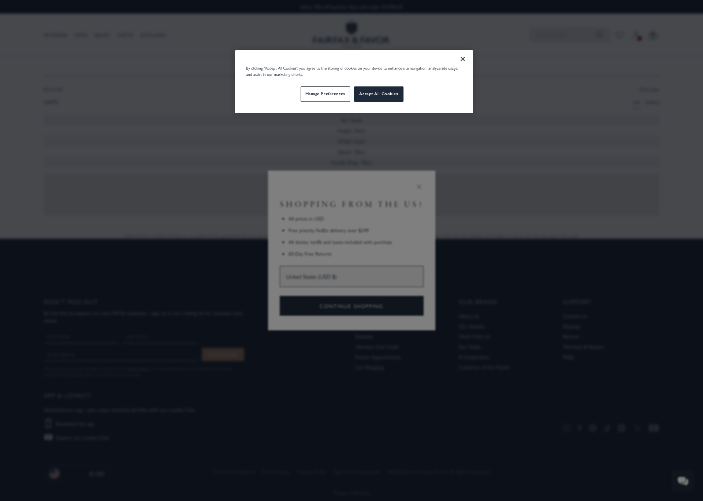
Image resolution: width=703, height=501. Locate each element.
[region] (354, 81)
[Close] (463, 59)
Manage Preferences (325, 93)
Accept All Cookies (378, 93)
